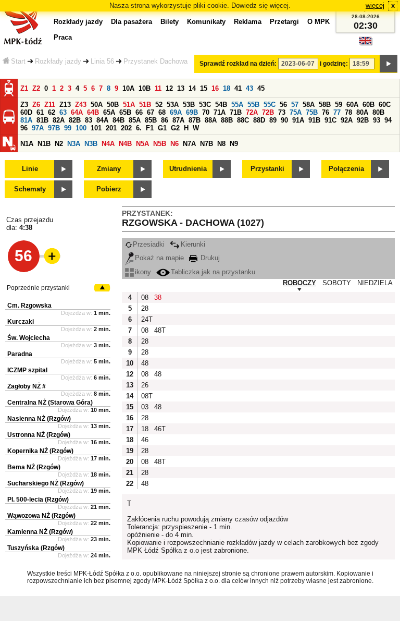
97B (54, 128)
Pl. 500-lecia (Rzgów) (38, 499)
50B (113, 104)
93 (376, 120)
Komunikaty (206, 22)
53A (173, 104)
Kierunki (193, 244)
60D (26, 112)
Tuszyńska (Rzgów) (36, 548)
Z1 (24, 88)
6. (139, 128)
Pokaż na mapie (159, 258)
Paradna (19, 354)
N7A (189, 144)
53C (205, 104)
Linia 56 (102, 61)
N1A (26, 144)
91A (298, 120)
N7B (206, 144)
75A (296, 112)
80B (378, 112)
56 (283, 104)
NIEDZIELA (375, 283)
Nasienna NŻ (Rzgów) (39, 418)
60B (368, 104)
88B (227, 120)
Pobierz (108, 189)
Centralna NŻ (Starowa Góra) (50, 402)
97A (38, 128)
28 (144, 308)
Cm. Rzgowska (29, 305)
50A (97, 104)
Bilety (169, 22)
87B (195, 120)
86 (164, 120)
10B (145, 88)
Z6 (36, 104)
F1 (150, 128)
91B (314, 120)
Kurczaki (20, 321)
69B (192, 112)
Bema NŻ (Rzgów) (33, 467)
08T (146, 396)
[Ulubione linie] (49, 256)
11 (158, 88)
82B (75, 120)
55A (237, 104)
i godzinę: (334, 63)
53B (189, 104)
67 (150, 112)
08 (144, 297)
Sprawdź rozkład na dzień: (238, 63)
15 (203, 88)
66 (139, 112)
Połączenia (346, 169)
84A (102, 120)
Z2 (36, 88)
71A (220, 112)
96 (24, 128)
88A (211, 120)
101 (96, 128)
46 (144, 440)
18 (226, 88)
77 (337, 112)
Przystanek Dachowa (155, 61)
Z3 (24, 104)
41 (238, 88)
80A (362, 112)
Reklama (247, 22)
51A (129, 104)
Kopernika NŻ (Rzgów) (40, 451)
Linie (30, 169)
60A (352, 104)
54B (221, 104)
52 (158, 104)
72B (268, 112)
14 (192, 88)
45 (261, 88)
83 (88, 120)
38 (157, 297)
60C (385, 104)
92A (347, 120)
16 (215, 88)
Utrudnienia (188, 169)
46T (159, 429)
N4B (125, 144)
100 (81, 128)
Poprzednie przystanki (38, 287)
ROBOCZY (299, 283)
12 (169, 88)
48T (159, 330)
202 (126, 128)
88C (243, 120)
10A (128, 88)
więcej (375, 5)
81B (42, 120)
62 (51, 112)
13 (180, 88)
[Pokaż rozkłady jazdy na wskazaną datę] (388, 63)
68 (162, 112)
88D (259, 120)
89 (273, 120)
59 (338, 104)
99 (67, 128)
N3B (90, 144)
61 (40, 112)
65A (109, 112)
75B (312, 112)
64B (93, 112)
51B (145, 104)
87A (178, 120)
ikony (143, 272)
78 (348, 112)
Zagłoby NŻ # (26, 386)
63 (63, 112)
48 (144, 363)
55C (270, 104)
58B (325, 104)
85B (151, 120)
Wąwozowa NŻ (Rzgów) (41, 515)
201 (111, 128)
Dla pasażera (131, 22)
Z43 (80, 104)
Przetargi (284, 22)
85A (135, 120)
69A (176, 112)
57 (294, 104)
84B (118, 120)
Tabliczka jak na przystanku (213, 272)
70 (205, 112)
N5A (142, 144)
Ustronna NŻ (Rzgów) (38, 435)
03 (144, 407)
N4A (108, 144)
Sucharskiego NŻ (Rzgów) (45, 483)
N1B (44, 144)
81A (26, 120)
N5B (159, 144)
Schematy (30, 189)
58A (309, 104)
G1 (162, 128)
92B (363, 120)
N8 (221, 144)
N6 (174, 144)
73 (281, 112)
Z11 (49, 104)
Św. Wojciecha (28, 338)
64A (77, 112)
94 (388, 120)
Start (18, 61)
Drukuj (209, 258)
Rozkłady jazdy (58, 61)
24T (146, 319)
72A (252, 112)
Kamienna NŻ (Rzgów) (40, 531)
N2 (59, 144)
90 (284, 120)
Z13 (65, 104)
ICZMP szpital (27, 370)
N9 (234, 144)
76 (325, 112)
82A (59, 120)
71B (236, 112)
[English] (365, 43)
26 (144, 385)
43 (249, 88)
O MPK (318, 22)
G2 (175, 128)
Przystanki (267, 169)
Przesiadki (149, 244)
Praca (63, 37)
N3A (73, 144)
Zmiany (109, 169)
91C (330, 120)
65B (125, 112)
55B (253, 104)
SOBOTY (336, 283)
